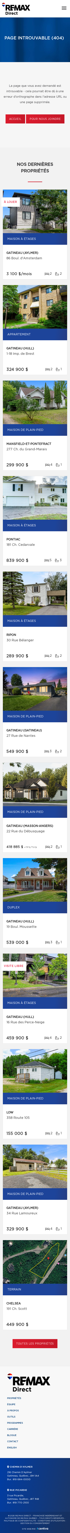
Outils (11, 1417)
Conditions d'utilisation (51, 1521)
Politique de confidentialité (20, 1521)
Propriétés (14, 1398)
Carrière (12, 1429)
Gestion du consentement (35, 1523)
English (12, 1448)
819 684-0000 (22, 1479)
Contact (12, 1441)
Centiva (42, 1528)
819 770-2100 (21, 1503)
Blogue (12, 1435)
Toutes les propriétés (35, 1344)
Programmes (15, 1423)
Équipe (11, 1404)
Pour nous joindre (45, 119)
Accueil (15, 119)
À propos (13, 1411)
